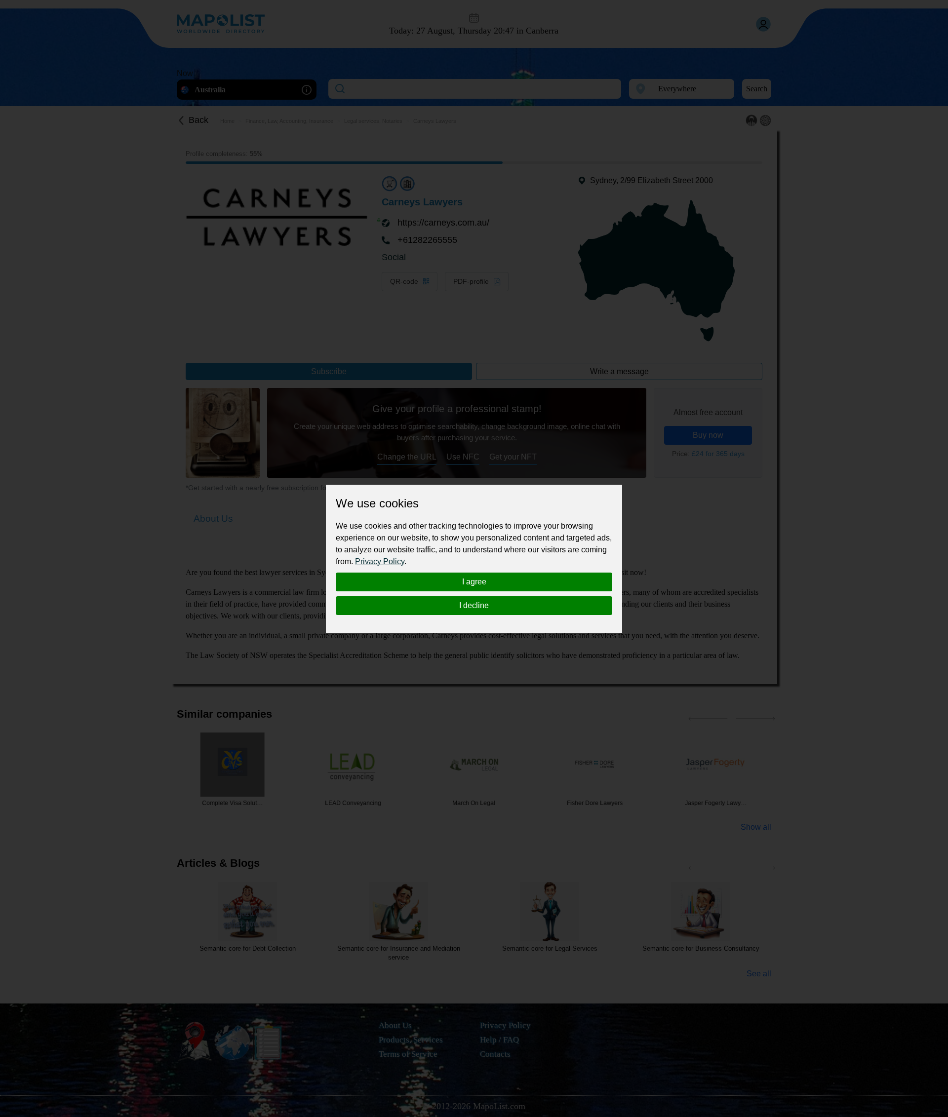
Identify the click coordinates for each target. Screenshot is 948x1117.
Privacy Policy (379, 561)
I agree (474, 582)
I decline (474, 605)
